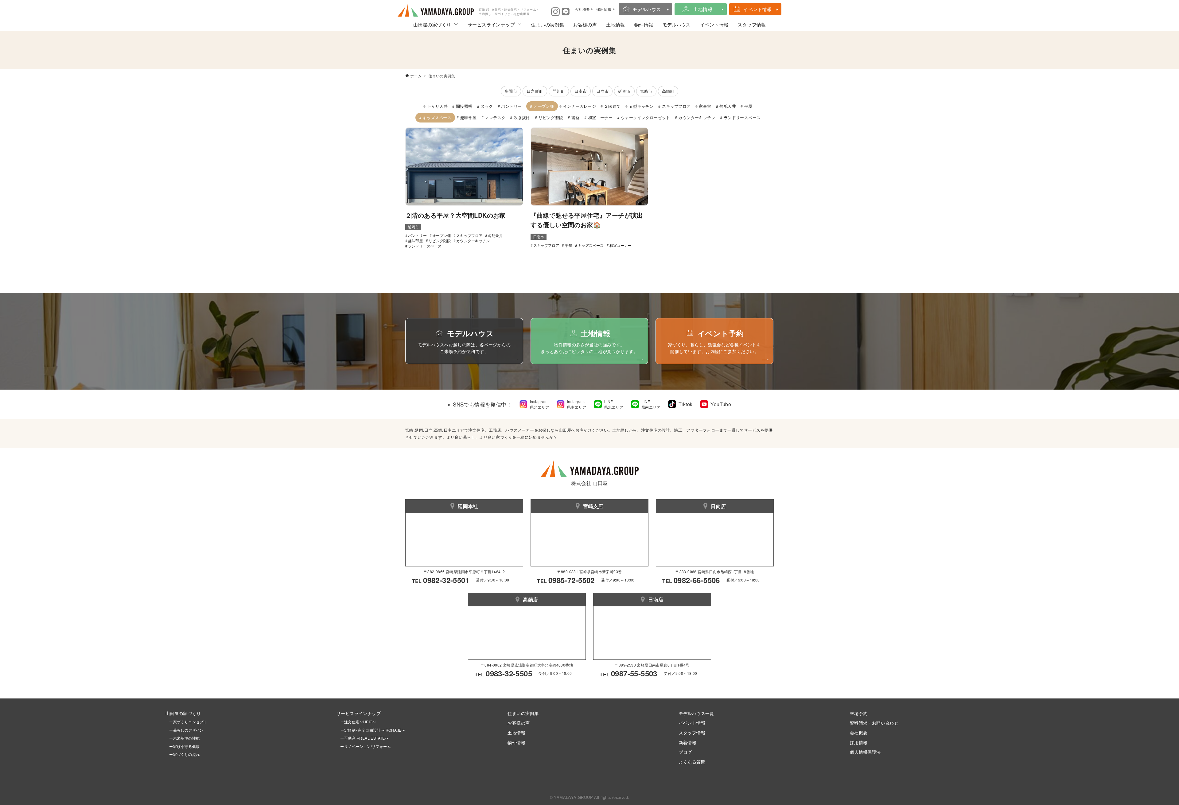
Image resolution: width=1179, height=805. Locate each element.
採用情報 (859, 742)
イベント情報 (757, 9)
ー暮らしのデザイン (186, 730)
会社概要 (859, 732)
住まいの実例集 (547, 24)
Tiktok (685, 404)
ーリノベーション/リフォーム (364, 746)
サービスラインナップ (491, 24)
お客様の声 (585, 24)
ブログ (685, 752)
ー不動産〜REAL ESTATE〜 (363, 738)
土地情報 (702, 9)
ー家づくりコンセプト (186, 721)
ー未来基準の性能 (182, 738)
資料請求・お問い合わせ (874, 722)
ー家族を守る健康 (182, 746)
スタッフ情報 (751, 24)
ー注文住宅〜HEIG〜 (358, 721)
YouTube (720, 404)
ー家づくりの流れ (182, 754)
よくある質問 (692, 761)
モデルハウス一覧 (696, 713)
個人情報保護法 (865, 752)
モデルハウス (646, 9)
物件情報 (643, 24)
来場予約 (859, 713)
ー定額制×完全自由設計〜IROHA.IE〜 (372, 730)
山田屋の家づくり (432, 24)
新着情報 (688, 742)
